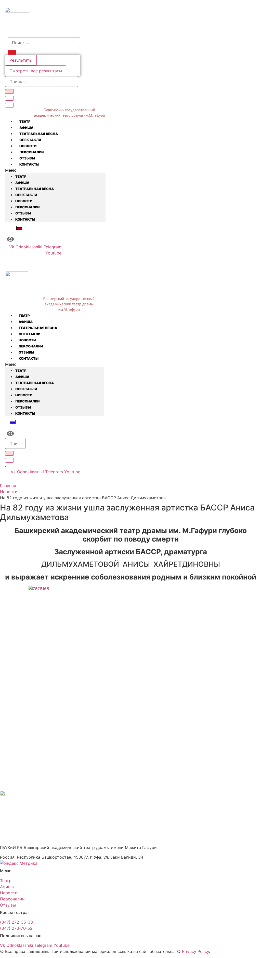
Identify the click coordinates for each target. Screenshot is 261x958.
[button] (55, 170)
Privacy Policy (195, 951)
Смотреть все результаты (35, 70)
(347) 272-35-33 (16, 922)
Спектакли (30, 140)
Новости (27, 146)
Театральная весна (38, 134)
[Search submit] (12, 52)
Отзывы (27, 158)
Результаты (20, 60)
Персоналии (31, 152)
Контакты (29, 164)
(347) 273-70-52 (16, 928)
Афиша (26, 128)
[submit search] (9, 91)
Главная (8, 485)
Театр (25, 121)
